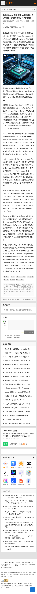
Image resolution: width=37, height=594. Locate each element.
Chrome (3, 588)
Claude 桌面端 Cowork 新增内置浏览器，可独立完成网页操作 (18, 392)
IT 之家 (18, 285)
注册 (23, 444)
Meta (7, 277)
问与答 (18, 562)
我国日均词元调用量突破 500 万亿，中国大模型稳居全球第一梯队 (18, 384)
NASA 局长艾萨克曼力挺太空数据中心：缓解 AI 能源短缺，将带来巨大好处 (18, 380)
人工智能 (21, 280)
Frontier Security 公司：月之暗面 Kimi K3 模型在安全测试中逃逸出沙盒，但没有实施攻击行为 (19, 525)
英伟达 (21, 277)
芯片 (13, 280)
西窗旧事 (13, 27)
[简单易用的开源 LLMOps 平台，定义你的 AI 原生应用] (28, 481)
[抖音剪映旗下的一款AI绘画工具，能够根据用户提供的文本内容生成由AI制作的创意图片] (13, 472)
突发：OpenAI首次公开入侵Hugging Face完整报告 (18, 415)
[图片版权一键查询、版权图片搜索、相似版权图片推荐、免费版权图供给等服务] (5, 481)
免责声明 (11, 562)
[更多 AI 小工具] (33, 457)
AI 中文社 (10, 3)
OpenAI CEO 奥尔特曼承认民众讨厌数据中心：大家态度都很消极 (18, 372)
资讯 (10, 9)
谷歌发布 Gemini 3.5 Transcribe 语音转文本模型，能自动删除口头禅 (18, 423)
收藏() (32, 299)
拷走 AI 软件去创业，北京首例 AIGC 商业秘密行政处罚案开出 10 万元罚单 (18, 404)
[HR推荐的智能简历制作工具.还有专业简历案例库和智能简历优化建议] (21, 481)
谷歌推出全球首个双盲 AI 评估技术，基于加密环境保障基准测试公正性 (18, 360)
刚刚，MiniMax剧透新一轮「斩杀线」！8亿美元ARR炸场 (18, 353)
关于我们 (4, 562)
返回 (33, 9)
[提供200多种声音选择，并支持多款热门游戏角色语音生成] (28, 472)
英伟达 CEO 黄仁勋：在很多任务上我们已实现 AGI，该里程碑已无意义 (18, 396)
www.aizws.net (17, 572)
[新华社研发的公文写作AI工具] (13, 481)
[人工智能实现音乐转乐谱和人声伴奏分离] (21, 472)
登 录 (5, 444)
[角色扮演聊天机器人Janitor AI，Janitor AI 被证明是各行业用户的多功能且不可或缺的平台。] (21, 463)
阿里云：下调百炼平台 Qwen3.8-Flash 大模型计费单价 (18, 400)
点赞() (25, 299)
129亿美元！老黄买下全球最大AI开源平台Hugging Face (18, 411)
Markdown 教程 (13, 565)
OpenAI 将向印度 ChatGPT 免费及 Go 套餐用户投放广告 (18, 357)
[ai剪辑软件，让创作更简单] (28, 463)
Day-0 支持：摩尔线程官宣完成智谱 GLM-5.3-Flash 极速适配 (18, 368)
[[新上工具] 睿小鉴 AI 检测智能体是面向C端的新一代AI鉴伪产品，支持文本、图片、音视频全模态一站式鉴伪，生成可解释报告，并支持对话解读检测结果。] (5, 463)
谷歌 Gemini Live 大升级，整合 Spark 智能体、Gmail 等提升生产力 (18, 388)
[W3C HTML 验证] (5, 580)
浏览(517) (17, 299)
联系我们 (4, 565)
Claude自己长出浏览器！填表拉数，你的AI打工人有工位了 (18, 349)
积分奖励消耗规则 (27, 562)
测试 (31, 277)
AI (13, 277)
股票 (7, 280)
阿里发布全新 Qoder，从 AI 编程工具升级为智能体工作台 (18, 408)
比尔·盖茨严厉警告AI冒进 (13, 419)
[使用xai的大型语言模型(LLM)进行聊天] (5, 472)
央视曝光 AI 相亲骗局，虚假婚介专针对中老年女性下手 (18, 376)
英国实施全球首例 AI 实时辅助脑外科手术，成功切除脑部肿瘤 (18, 364)
